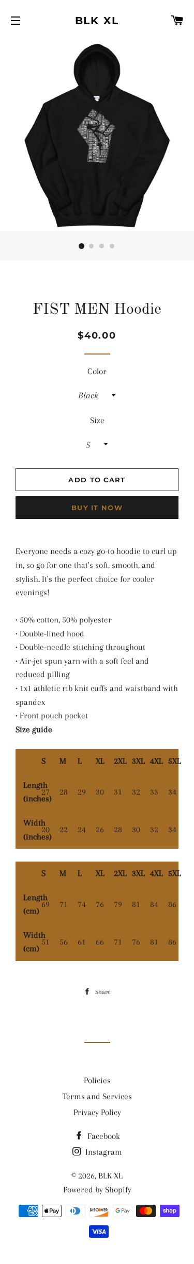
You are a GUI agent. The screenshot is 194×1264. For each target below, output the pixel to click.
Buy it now (97, 507)
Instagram (102, 1152)
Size (97, 420)
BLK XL (97, 20)
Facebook (102, 1136)
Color (97, 371)
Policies (97, 1080)
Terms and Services (97, 1096)
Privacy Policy (97, 1112)
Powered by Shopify (97, 1189)
